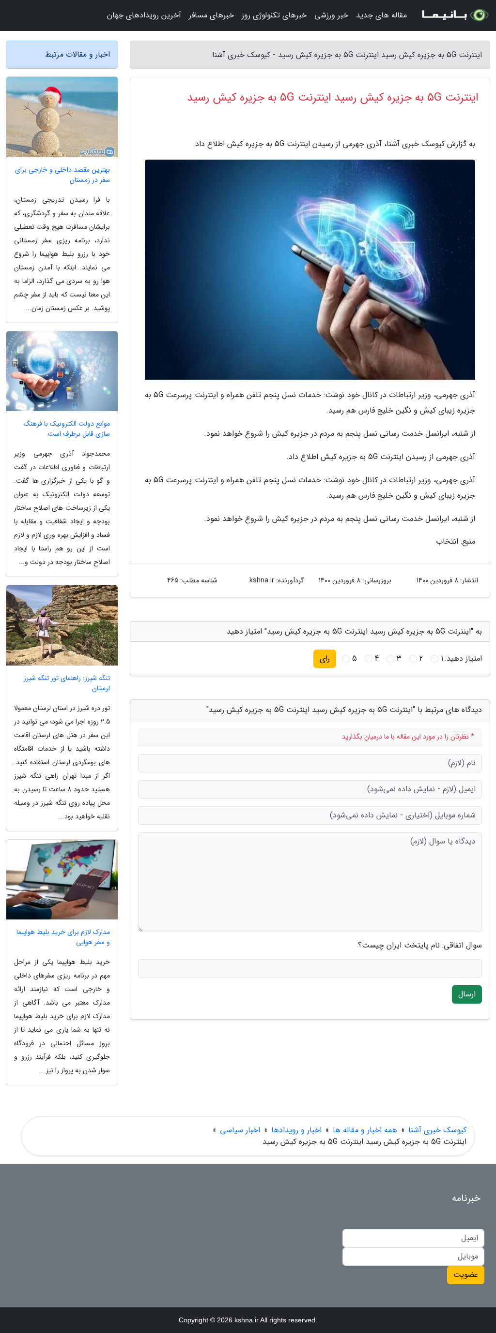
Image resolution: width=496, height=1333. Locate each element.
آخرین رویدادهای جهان (144, 15)
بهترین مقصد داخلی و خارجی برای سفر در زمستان (62, 175)
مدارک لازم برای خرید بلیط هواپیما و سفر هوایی (63, 937)
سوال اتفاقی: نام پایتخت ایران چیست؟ (420, 945)
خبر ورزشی (331, 15)
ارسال (467, 994)
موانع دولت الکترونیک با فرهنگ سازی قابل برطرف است (67, 429)
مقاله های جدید (381, 15)
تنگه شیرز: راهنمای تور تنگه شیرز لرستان (67, 683)
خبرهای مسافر (211, 15)
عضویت (465, 1275)
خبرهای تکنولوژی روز (274, 15)
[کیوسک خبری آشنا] (454, 15)
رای (325, 658)
